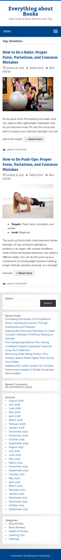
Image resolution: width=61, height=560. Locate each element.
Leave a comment (17, 149)
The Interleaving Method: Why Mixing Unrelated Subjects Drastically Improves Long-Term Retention (28, 346)
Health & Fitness (18, 531)
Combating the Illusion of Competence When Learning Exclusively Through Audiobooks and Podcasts (28, 323)
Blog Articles (16, 523)
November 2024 (18, 466)
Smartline (45, 555)
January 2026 (16, 427)
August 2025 (16, 447)
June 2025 (15, 454)
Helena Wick (36, 67)
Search (9, 298)
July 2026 (14, 404)
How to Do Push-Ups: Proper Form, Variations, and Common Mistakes (30, 164)
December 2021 (18, 497)
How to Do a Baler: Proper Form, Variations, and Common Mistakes (30, 57)
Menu (7, 31)
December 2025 (18, 431)
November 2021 (18, 501)
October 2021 (16, 505)
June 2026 (15, 408)
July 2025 (14, 451)
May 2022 (14, 478)
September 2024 (18, 470)
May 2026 (14, 412)
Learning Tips (17, 535)
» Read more (34, 139)
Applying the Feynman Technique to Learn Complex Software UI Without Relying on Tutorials (30, 334)
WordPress (29, 555)
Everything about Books (30, 11)
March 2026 (16, 420)
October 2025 (17, 439)
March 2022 (15, 485)
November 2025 (18, 435)
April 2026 (15, 416)
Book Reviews (17, 527)
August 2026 (16, 400)
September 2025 (18, 443)
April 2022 (14, 482)
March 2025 (15, 462)
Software (14, 539)
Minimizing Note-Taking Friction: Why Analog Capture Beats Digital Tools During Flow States (29, 357)
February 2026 (17, 423)
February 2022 (17, 489)
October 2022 (17, 474)
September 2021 (18, 509)
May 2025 (14, 458)
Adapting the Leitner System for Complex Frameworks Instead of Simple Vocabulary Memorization (29, 369)
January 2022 (16, 493)
